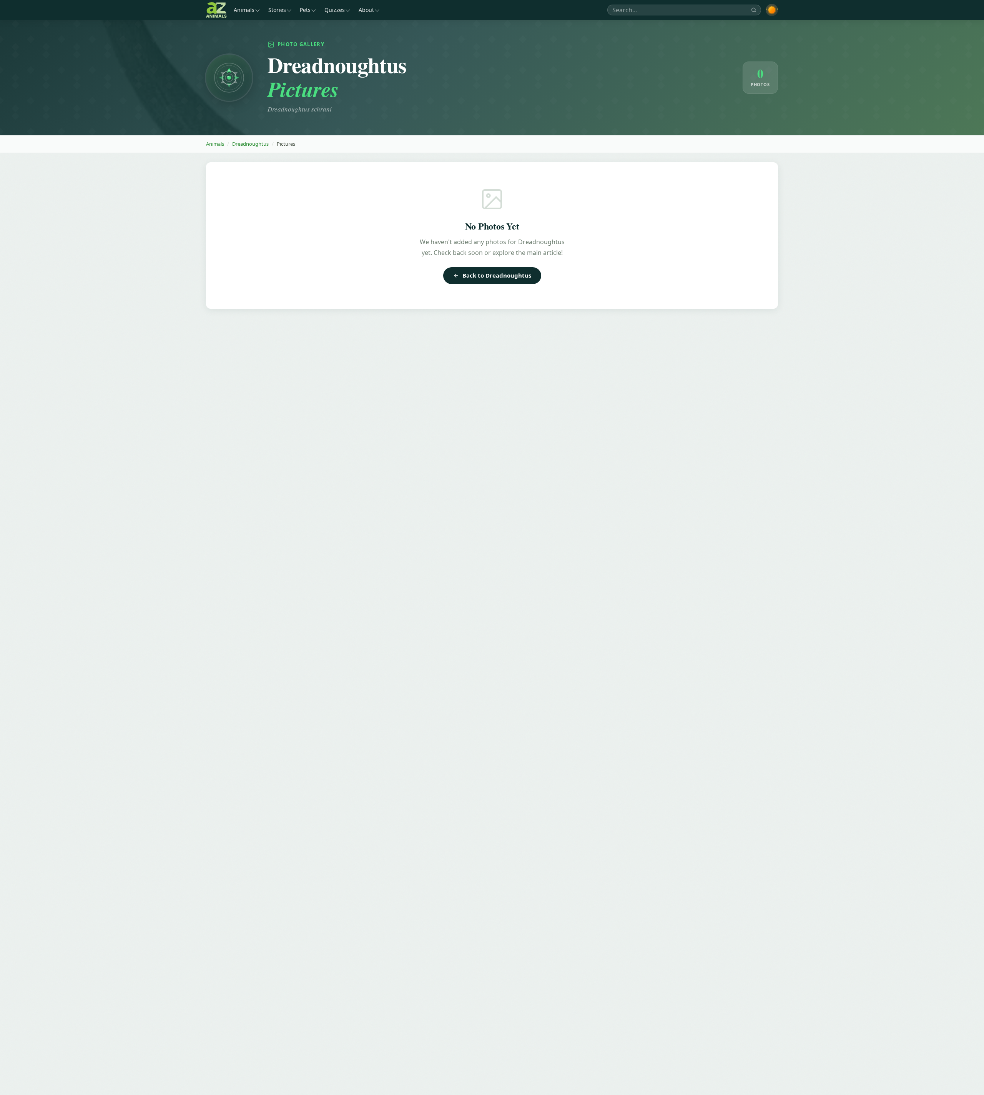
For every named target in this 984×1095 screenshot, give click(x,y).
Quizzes (334, 9)
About (366, 9)
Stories (277, 9)
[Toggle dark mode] (772, 10)
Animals (244, 9)
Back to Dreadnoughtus (496, 275)
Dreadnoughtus (250, 143)
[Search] (753, 10)
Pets (305, 9)
